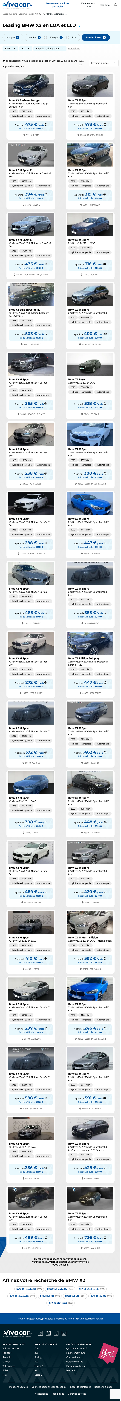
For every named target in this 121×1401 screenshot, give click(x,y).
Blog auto (105, 5)
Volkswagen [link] (9, 1366)
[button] (115, 5)
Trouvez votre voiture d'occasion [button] (57, 5)
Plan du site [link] (58, 1394)
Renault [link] (7, 1357)
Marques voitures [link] (75, 1366)
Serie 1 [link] (38, 1375)
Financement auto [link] (76, 1353)
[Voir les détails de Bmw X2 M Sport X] (30, 175)
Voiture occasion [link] (11, 1348)
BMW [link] (5, 1370)
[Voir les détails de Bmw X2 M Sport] (90, 105)
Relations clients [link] (103, 1387)
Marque (10, 37)
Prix (74, 37)
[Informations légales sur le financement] (45, 124)
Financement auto (88, 5)
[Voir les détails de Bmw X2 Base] (90, 385)
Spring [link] (38, 1357)
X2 (23, 48)
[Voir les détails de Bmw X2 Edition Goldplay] (30, 315)
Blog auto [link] (71, 1370)
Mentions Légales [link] (18, 1387)
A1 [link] (36, 1370)
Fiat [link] (4, 1375)
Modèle (32, 37)
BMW (7, 48)
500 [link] (36, 1361)
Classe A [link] (39, 1366)
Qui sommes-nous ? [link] (76, 1348)
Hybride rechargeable (47, 48)
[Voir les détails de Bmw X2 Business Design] (30, 105)
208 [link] (36, 1353)
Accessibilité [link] (41, 1394)
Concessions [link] (73, 1357)
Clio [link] (37, 1348)
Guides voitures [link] (74, 1361)
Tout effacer (74, 48)
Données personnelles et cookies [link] (49, 1387)
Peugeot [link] (7, 1353)
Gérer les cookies (77, 1394)
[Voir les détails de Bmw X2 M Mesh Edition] (90, 941)
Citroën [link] (6, 1361)
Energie (54, 37)
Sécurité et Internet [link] (80, 1387)
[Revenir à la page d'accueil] (17, 5)
